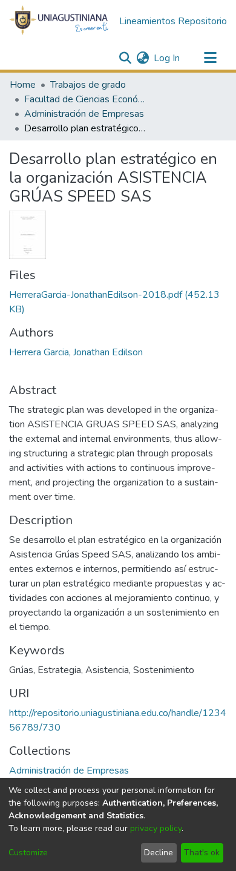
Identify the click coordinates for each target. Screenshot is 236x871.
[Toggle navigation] (210, 58)
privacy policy (156, 828)
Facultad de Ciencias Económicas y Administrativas (84, 99)
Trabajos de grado (88, 84)
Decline (158, 852)
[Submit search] (125, 58)
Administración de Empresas (84, 113)
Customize (28, 852)
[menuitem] (142, 58)
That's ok (202, 852)
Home (23, 84)
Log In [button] (167, 58)
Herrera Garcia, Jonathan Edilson (76, 352)
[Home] (59, 21)
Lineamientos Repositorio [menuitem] (173, 21)
